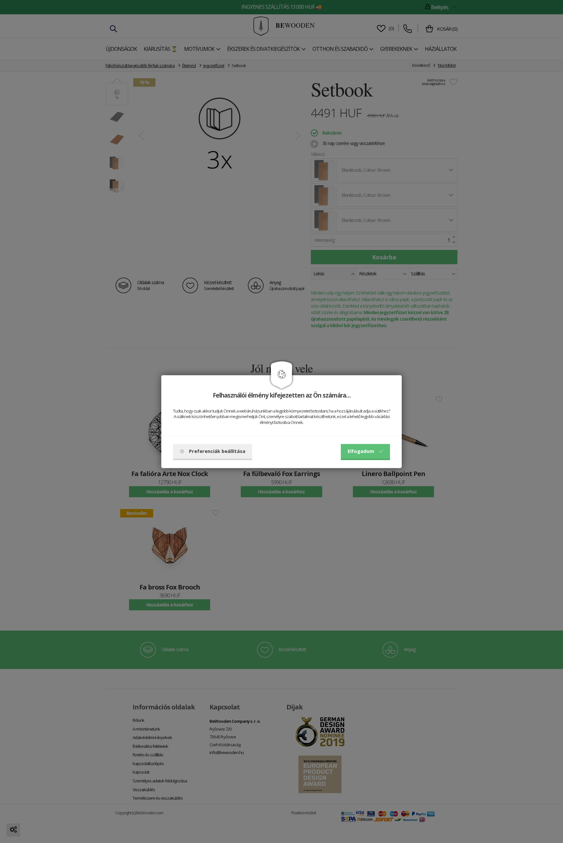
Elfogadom (361, 451)
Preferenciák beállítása (217, 451)
